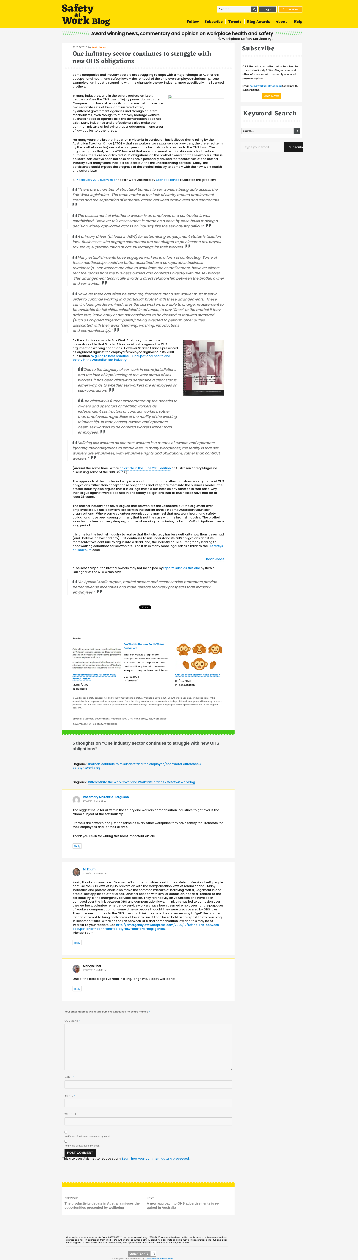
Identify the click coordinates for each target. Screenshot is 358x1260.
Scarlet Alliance (167, 180)
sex (150, 718)
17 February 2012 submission (96, 180)
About (281, 21)
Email (70, 1095)
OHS (130, 718)
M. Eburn (89, 869)
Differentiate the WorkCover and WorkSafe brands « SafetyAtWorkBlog (141, 782)
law (124, 718)
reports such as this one (181, 568)
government (102, 718)
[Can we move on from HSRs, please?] (199, 656)
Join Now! (271, 96)
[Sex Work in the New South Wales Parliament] (149, 662)
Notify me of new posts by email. (82, 1145)
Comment (73, 1020)
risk (136, 718)
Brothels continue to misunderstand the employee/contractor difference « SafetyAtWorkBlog (137, 766)
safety (143, 718)
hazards (116, 718)
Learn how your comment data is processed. (156, 1158)
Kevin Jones (99, 47)
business (88, 718)
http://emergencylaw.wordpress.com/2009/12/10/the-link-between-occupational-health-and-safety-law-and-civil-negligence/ (147, 927)
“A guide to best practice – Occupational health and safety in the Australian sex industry (121, 358)
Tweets (234, 21)
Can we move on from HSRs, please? (197, 674)
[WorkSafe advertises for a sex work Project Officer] (97, 656)
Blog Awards (258, 21)
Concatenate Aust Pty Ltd (159, 1258)
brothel (77, 718)
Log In (267, 9)
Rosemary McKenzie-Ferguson (106, 797)
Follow (193, 21)
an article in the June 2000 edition (145, 468)
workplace (160, 718)
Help (298, 21)
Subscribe (290, 9)
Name (70, 1077)
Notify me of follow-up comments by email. (88, 1136)
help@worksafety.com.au (266, 86)
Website (71, 1114)
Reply (77, 846)
